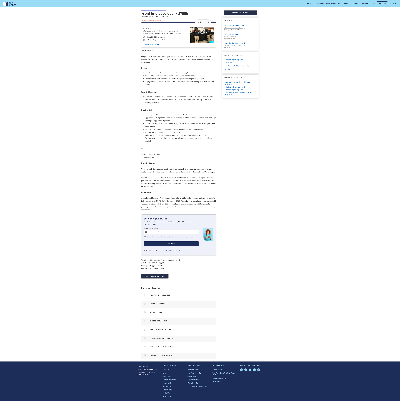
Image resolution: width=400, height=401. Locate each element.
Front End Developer (232, 34)
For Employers (217, 369)
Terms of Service (167, 250)
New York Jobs (193, 369)
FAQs (164, 373)
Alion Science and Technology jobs (237, 66)
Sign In (393, 4)
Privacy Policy (177, 250)
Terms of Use (167, 386)
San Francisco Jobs (194, 373)
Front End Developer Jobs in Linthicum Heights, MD (238, 83)
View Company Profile (151, 44)
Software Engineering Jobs (234, 90)
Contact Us (166, 393)
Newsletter (367, 4)
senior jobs (229, 63)
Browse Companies (169, 379)
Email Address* (151, 229)
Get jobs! (171, 243)
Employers (382, 4)
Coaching (355, 4)
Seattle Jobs (192, 376)
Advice (345, 4)
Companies (319, 4)
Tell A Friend (216, 381)
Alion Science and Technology (153, 10)
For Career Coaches (219, 378)
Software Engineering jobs (234, 60)
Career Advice (167, 383)
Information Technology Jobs (197, 386)
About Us (165, 369)
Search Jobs (166, 376)
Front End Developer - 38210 (235, 43)
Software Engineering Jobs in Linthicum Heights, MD (238, 93)
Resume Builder (333, 4)
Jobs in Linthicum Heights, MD (235, 87)
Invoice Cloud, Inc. (230, 37)
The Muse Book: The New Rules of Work (223, 374)
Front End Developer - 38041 (235, 25)
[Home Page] (9, 4)
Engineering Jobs (193, 379)
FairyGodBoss (167, 396)
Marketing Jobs (193, 383)
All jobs (227, 69)
